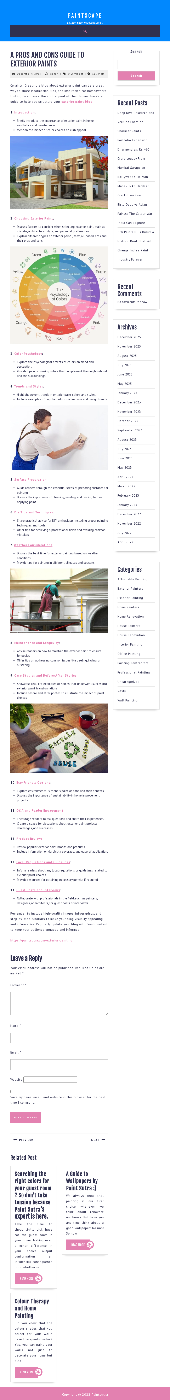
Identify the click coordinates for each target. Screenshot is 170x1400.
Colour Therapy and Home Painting (32, 1308)
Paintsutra (99, 1394)
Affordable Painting (133, 579)
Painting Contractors (133, 663)
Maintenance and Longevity (36, 643)
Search (136, 52)
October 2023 (128, 421)
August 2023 (127, 440)
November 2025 (129, 346)
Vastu (122, 691)
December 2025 (129, 337)
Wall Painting (128, 700)
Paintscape (85, 15)
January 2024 (127, 393)
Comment (18, 985)
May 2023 (125, 467)
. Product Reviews (28, 839)
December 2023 (129, 402)
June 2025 (125, 374)
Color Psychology (28, 354)
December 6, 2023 (29, 73)
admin (54, 73)
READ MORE (29, 1280)
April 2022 (125, 542)
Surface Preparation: (31, 480)
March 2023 (126, 486)
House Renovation (131, 635)
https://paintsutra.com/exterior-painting (41, 940)
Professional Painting (134, 672)
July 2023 (125, 449)
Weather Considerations (33, 545)
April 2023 (125, 477)
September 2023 (130, 430)
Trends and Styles (28, 386)
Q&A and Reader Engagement (39, 810)
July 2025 (125, 365)
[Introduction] (13, 112)
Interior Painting (130, 644)
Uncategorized (129, 682)
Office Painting (129, 654)
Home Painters (128, 607)
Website (16, 1079)
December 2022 (129, 514)
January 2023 (127, 505)
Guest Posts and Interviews (38, 890)
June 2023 (125, 458)
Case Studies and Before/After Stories (45, 675)
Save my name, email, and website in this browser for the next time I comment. (58, 1099)
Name (15, 1026)
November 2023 (129, 412)
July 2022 (125, 533)
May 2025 (125, 384)
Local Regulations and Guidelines (43, 862)
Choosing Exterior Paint (33, 218)
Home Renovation (131, 616)
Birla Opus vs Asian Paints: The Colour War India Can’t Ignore (135, 214)
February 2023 (128, 495)
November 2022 (129, 523)
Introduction (24, 112)
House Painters (129, 626)
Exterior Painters (130, 588)
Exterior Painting (130, 598)
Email (15, 1052)
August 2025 (127, 356)
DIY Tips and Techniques (33, 512)
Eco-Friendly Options (32, 782)
